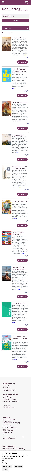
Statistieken (5, 460)
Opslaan (5, 469)
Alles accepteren (7, 466)
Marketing (4, 463)
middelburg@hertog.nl (12, 401)
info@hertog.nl (10, 390)
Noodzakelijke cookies (7, 458)
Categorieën (8, 28)
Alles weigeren (18, 466)
